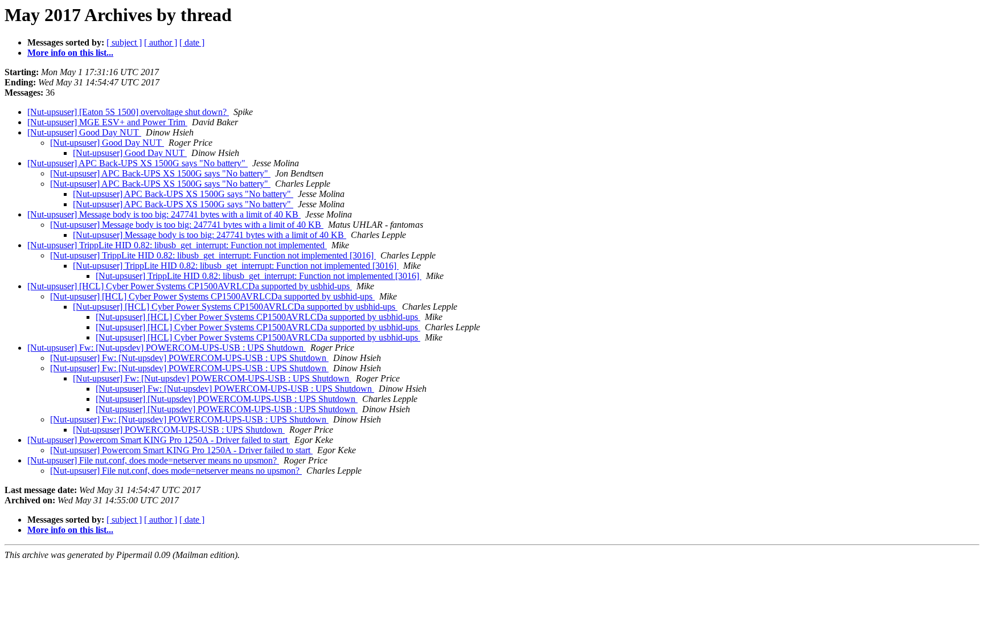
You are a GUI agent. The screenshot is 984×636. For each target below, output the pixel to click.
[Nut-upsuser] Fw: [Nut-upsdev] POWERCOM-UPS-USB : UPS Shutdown (166, 347)
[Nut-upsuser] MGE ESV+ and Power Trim (107, 122)
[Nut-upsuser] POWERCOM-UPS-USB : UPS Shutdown (179, 429)
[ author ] (160, 42)
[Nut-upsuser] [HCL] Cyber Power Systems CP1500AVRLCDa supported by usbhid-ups (189, 286)
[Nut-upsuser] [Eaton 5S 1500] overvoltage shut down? (128, 112)
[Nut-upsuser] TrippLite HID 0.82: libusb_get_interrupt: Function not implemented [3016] (213, 255)
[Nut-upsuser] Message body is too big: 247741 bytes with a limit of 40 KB (164, 214)
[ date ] (191, 42)
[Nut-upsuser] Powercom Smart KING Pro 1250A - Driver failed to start (158, 440)
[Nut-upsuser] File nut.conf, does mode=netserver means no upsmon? (153, 460)
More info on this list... (70, 53)
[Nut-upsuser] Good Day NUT (84, 132)
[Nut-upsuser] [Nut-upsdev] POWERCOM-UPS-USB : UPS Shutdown (227, 399)
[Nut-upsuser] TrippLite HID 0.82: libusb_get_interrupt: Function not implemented (177, 245)
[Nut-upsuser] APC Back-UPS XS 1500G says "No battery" (137, 163)
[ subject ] (124, 42)
